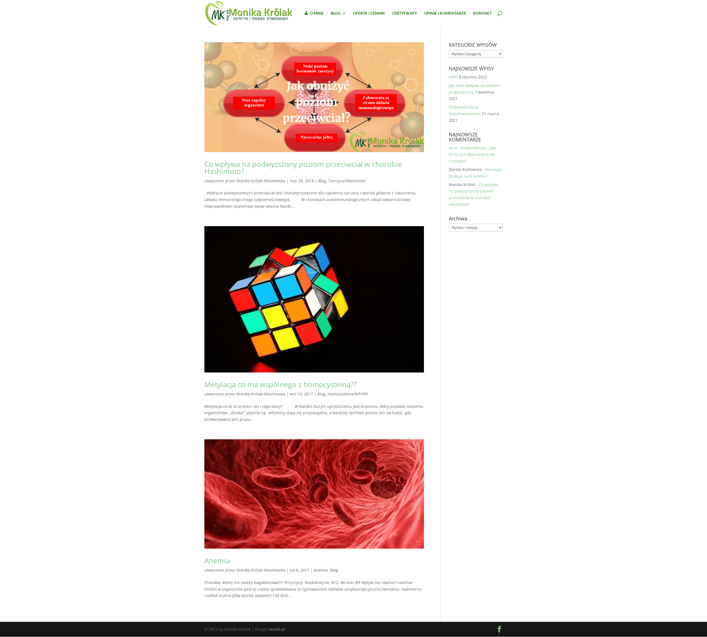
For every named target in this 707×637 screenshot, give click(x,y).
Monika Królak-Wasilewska (260, 180)
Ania (453, 147)
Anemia (217, 560)
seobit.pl (277, 629)
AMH (453, 77)
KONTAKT (482, 13)
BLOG (336, 13)
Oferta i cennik (369, 13)
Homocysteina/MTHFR (348, 394)
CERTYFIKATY (404, 13)
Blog (322, 180)
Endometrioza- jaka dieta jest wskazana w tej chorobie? (472, 154)
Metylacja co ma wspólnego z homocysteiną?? (280, 384)
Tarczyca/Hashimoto (347, 180)
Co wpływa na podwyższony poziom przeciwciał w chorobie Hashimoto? (303, 167)
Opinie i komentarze (445, 13)
